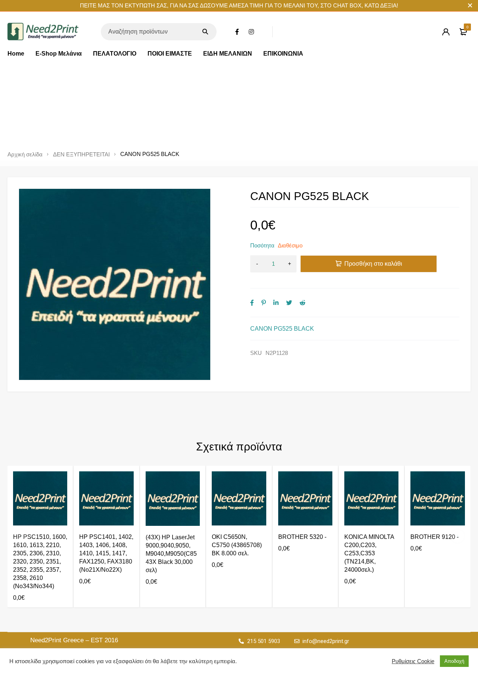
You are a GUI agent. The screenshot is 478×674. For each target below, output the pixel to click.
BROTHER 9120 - (434, 537)
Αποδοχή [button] (454, 661)
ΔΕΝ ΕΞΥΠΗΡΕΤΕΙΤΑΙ (81, 154)
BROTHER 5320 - (302, 537)
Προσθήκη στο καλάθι (373, 263)
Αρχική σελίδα (25, 154)
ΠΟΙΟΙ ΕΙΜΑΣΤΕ (170, 53)
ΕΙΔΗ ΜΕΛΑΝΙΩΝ (227, 53)
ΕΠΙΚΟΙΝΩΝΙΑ (283, 53)
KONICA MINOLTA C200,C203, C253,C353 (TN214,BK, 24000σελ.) (369, 553)
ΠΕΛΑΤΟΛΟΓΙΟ (114, 53)
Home (15, 53)
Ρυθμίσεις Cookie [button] (413, 661)
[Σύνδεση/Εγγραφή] (445, 31)
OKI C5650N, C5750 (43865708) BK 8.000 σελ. (237, 545)
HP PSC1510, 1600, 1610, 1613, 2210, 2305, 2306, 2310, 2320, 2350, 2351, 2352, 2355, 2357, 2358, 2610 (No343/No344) (40, 561)
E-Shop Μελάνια (58, 53)
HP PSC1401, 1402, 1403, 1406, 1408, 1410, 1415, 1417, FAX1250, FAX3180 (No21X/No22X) (106, 553)
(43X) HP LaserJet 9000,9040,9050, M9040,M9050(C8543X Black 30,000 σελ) (171, 553)
